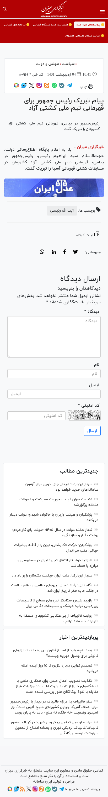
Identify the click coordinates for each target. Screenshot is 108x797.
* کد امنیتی (88, 405)
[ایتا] (46, 87)
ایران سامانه (42, 781)
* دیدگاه (91, 311)
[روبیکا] (16, 87)
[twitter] (75, 252)
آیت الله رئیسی (62, 210)
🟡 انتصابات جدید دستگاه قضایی (52, 25)
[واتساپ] (54, 87)
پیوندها (95, 789)
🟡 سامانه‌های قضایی (16, 25)
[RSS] (22, 791)
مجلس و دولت (47, 63)
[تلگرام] (69, 87)
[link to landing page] (54, 9)
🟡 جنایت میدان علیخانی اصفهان (84, 36)
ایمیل (94, 385)
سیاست (68, 63)
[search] (5, 9)
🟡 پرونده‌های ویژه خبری (89, 25)
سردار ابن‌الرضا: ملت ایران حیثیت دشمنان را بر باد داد (52, 575)
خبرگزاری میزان (90, 147)
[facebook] (64, 252)
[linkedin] (54, 252)
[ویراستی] (23, 87)
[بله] (61, 87)
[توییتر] (31, 87)
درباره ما (70, 789)
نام (96, 365)
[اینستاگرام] (39, 87)
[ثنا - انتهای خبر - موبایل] (54, 188)
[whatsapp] (42, 252)
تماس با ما (82, 789)
